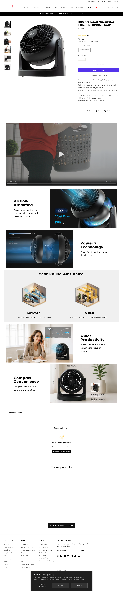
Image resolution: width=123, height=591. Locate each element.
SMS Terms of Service (45, 550)
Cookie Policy (43, 553)
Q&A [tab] (20, 412)
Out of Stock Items (26, 567)
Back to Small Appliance (63, 525)
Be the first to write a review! (61, 451)
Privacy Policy (43, 544)
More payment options (99, 75)
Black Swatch (84, 50)
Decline (79, 585)
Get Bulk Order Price (94, 2)
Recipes (6, 562)
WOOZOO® (27, 7)
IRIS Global (7, 550)
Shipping (81, 42)
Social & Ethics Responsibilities (43, 557)
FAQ (22, 562)
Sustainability (7, 559)
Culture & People (9, 556)
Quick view (17, 498)
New (89, 7)
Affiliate (6, 564)
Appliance (63, 7)
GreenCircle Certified (27, 564)
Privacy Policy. (80, 579)
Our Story (6, 544)
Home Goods (80, 7)
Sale (95, 7)
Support (116, 2)
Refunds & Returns (26, 559)
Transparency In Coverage (47, 561)
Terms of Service (44, 547)
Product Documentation (28, 550)
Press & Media (8, 553)
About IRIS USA (8, 547)
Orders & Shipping (27, 556)
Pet (56, 7)
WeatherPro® (38, 7)
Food (71, 7)
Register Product (107, 2)
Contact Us (24, 544)
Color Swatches (85, 46)
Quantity (82, 56)
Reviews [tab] (12, 412)
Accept (60, 585)
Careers (6, 567)
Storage (49, 7)
